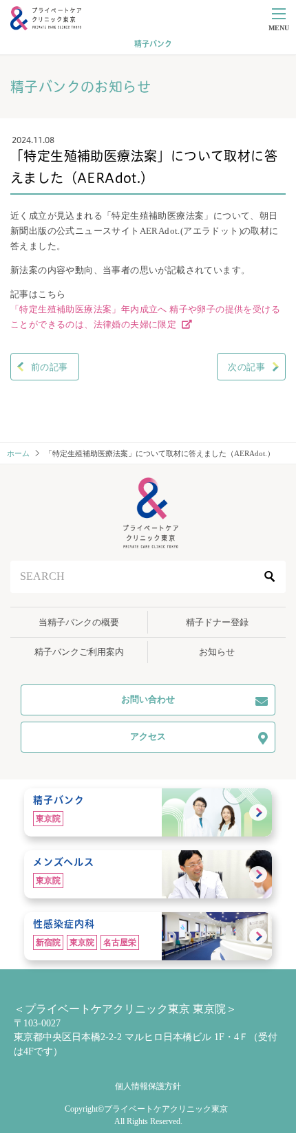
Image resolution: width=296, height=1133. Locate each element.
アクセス (148, 736)
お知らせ (217, 652)
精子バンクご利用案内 (79, 652)
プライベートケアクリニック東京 (166, 1109)
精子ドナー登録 (217, 622)
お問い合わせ (148, 699)
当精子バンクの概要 (79, 622)
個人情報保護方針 (148, 1086)
